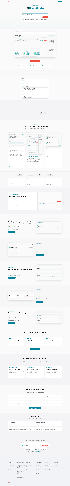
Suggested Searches (29, 465)
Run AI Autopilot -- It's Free (34, 348)
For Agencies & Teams (39, 462)
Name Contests (10, 470)
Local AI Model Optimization (13, 206)
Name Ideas (9, 469)
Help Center (46, 462)
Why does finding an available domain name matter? (16, 396)
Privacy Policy (56, 462)
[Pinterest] (60, 482)
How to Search (47, 465)
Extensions (27, 470)
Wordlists (27, 466)
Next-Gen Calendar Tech (31, 205)
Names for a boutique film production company (41, 19)
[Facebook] (58, 482)
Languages (27, 469)
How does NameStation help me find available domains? (17, 404)
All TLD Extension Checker (20, 471)
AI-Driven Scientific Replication (13, 208)
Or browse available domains (38, 451)
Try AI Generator (11, 231)
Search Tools (28, 462)
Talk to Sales (37, 473)
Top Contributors (38, 469)
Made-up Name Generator (20, 462)
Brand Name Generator (11, 465)
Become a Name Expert (39, 466)
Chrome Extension (47, 469)
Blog (45, 466)
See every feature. (46, 115)
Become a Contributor (39, 470)
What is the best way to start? (40, 404)
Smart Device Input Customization (30, 206)
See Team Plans (11, 322)
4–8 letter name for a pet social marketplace (40, 449)
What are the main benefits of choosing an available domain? (45, 396)
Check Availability (11, 277)
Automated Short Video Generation (22, 205)
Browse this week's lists (42, 203)
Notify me (59, 201)
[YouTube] (61, 482)
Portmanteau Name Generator (21, 465)
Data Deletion (56, 465)
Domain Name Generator (11, 466)
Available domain (26, 445)
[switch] (22, 445)
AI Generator (9, 462)
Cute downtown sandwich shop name (29, 449)
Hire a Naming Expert (38, 465)
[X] (57, 482)
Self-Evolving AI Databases (21, 206)
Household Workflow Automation (23, 208)
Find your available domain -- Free (35, 408)
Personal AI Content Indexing (13, 205)
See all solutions (34, 380)
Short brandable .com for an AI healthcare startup (28, 19)
